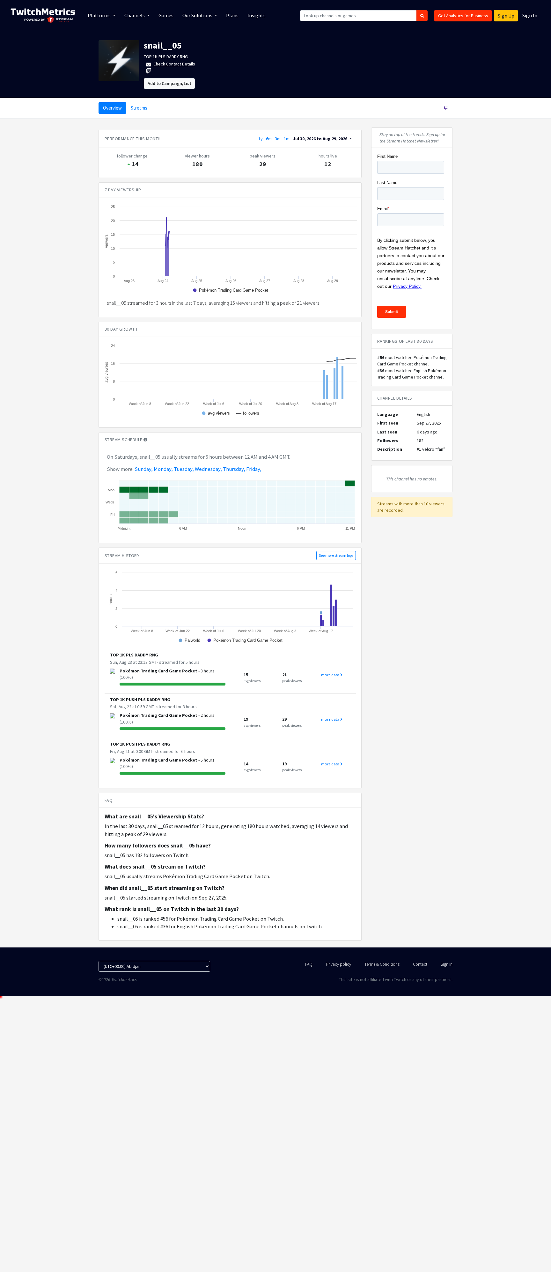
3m (278, 139)
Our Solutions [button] (197, 15)
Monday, (163, 468)
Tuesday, (184, 468)
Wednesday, (208, 468)
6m (269, 139)
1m (287, 139)
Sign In (529, 15)
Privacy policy (338, 964)
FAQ (308, 964)
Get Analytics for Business (463, 16)
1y (260, 139)
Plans (232, 15)
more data (330, 674)
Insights (256, 15)
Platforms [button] (100, 15)
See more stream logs (336, 555)
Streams (139, 108)
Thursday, (234, 468)
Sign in (446, 964)
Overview (112, 108)
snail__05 (163, 45)
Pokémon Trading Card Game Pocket (158, 671)
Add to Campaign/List (169, 83)
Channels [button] (135, 15)
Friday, (253, 468)
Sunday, (144, 468)
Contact (420, 964)
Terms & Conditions (382, 964)
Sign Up (506, 15)
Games (165, 15)
